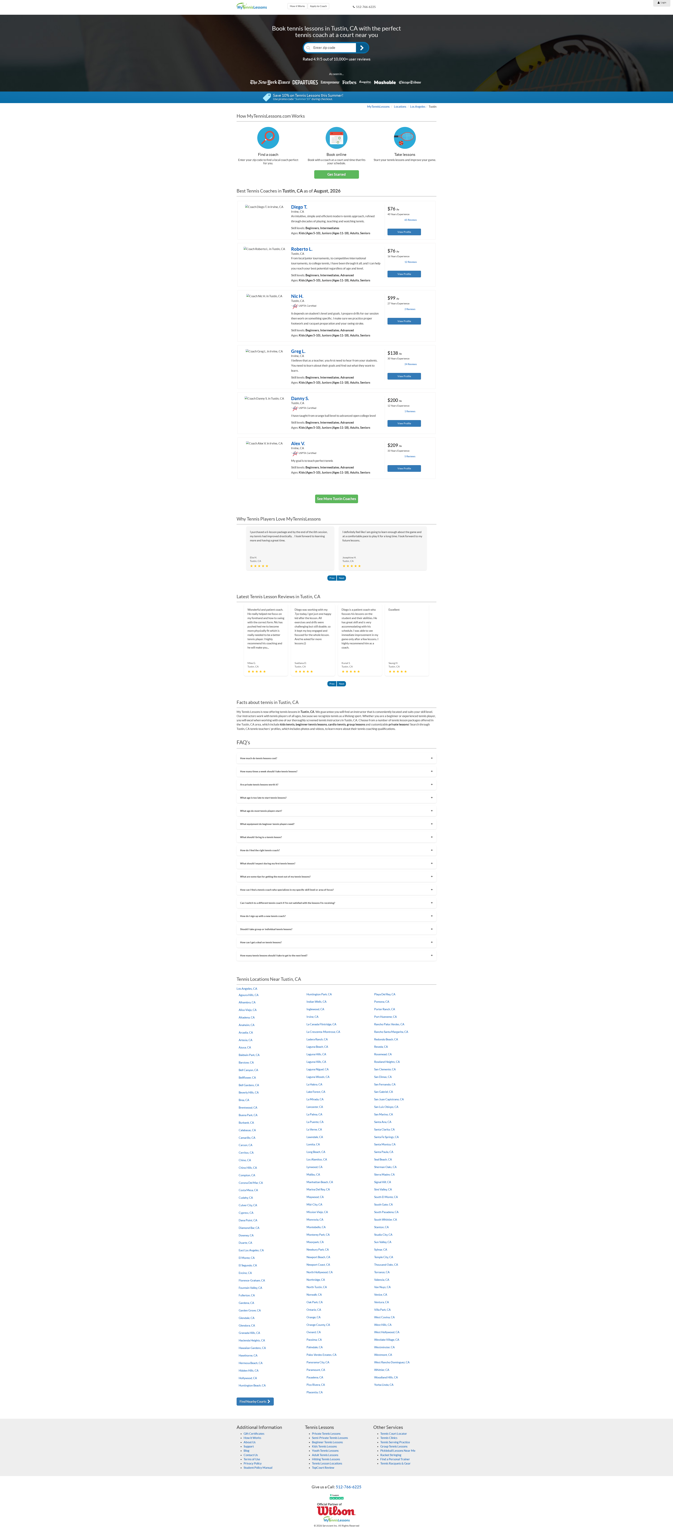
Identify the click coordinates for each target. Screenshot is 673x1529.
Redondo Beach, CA (386, 1039)
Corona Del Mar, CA (251, 1182)
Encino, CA (245, 1272)
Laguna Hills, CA (316, 1054)
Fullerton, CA (247, 1295)
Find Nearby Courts (253, 1401)
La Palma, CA (314, 1114)
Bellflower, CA (247, 1077)
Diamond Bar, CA (249, 1227)
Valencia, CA (381, 1279)
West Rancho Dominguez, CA (392, 1362)
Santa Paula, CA (383, 1151)
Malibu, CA (313, 1174)
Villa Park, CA (382, 1309)
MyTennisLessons (378, 106)
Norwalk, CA (314, 1294)
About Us (250, 1442)
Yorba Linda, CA (383, 1384)
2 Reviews (410, 309)
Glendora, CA (247, 1325)
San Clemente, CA (385, 1069)
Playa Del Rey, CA (384, 994)
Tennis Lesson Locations (327, 1463)
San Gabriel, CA (383, 1091)
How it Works (297, 6)
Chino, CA (245, 1160)
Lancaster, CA (315, 1106)
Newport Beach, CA (318, 1257)
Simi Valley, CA (383, 1189)
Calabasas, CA (247, 1130)
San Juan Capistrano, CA (389, 1099)
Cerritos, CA (246, 1152)
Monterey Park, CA (318, 1234)
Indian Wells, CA (317, 1001)
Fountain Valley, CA (250, 1287)
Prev (332, 578)
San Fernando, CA (385, 1084)
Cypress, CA (246, 1212)
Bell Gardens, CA (249, 1085)
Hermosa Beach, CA (251, 1363)
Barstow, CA (246, 1062)
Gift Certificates (254, 1433)
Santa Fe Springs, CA (386, 1137)
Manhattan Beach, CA (320, 1182)
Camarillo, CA (247, 1137)
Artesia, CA (245, 1040)
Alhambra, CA (247, 1002)
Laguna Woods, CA (318, 1076)
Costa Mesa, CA (248, 1190)
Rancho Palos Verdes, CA (389, 1024)
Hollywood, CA (248, 1378)
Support (249, 1446)
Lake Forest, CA (316, 1091)
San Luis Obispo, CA (386, 1106)
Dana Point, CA (248, 1220)
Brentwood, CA (248, 1107)
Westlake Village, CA (386, 1339)
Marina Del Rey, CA (318, 1189)
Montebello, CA (316, 1227)
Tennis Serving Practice (395, 1442)
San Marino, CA (383, 1114)
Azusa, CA (245, 1047)
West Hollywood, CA (386, 1332)
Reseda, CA (381, 1046)
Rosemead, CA (383, 1054)
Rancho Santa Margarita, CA (391, 1031)
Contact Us (251, 1455)
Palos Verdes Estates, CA (321, 1354)
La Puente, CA (315, 1121)
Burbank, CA (246, 1122)
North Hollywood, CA (320, 1272)
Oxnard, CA (314, 1332)
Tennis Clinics (388, 1437)
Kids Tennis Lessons (324, 1446)
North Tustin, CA (317, 1287)
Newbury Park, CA (318, 1249)
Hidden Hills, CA (249, 1370)
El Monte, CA (247, 1257)
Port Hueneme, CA (385, 1016)
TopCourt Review (323, 1467)
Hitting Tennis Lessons (326, 1459)
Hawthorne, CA (248, 1355)
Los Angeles (417, 106)
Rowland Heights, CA (387, 1061)
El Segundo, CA (248, 1265)
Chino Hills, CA (248, 1167)
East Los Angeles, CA (251, 1250)
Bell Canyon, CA (248, 1070)
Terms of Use (252, 1459)
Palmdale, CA (315, 1347)
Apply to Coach (318, 6)
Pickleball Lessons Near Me (397, 1450)
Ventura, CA (381, 1302)
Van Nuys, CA (382, 1287)
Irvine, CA (312, 1016)
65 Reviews (411, 219)
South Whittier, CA (385, 1219)
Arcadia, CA (246, 1032)
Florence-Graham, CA (252, 1280)
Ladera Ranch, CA (317, 1039)
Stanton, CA (381, 1227)
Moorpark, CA (315, 1242)
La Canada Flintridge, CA (321, 1024)
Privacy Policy (253, 1463)
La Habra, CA (314, 1084)
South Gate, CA (383, 1204)
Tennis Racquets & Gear (395, 1463)
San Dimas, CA (383, 1076)
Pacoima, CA (314, 1339)
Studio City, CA (383, 1234)
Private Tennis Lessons (326, 1433)
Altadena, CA (247, 1017)
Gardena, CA (246, 1302)
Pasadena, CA (315, 1377)
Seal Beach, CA (383, 1159)
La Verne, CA (314, 1129)
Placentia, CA (315, 1392)
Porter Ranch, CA (384, 1009)
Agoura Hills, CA (249, 995)
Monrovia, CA (315, 1219)
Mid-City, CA (314, 1204)
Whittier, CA (381, 1369)
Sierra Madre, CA (384, 1174)
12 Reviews (411, 262)
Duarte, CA (245, 1242)
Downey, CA (246, 1235)
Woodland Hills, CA (386, 1377)
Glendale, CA (246, 1317)
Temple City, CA (383, 1257)
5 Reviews (410, 456)
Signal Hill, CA (382, 1182)
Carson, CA (245, 1145)
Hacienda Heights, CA (252, 1340)
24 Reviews (411, 364)
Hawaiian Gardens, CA (252, 1347)
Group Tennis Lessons (393, 1446)
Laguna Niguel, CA (318, 1069)
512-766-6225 (348, 1487)
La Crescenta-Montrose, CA (323, 1031)
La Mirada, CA (315, 1099)
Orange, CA (314, 1317)
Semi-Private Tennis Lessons (330, 1437)
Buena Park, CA (248, 1115)
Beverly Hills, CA (249, 1092)
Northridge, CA (316, 1279)
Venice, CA (380, 1294)
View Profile (404, 232)
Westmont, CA (383, 1354)
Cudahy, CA (246, 1197)
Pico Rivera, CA (316, 1384)
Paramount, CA (316, 1369)
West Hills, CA (383, 1324)
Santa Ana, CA (382, 1121)
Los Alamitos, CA (317, 1159)
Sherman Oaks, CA (385, 1167)
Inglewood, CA (315, 1009)
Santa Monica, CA (385, 1144)
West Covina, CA (384, 1317)
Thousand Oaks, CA (386, 1264)
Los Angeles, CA (247, 988)
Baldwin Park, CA (249, 1055)
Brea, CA (244, 1100)
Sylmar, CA (380, 1249)
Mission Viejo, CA (317, 1212)
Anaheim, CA (246, 1025)
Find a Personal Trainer (395, 1459)
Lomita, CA (313, 1144)
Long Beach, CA (316, 1151)
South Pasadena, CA (386, 1212)
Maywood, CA (315, 1197)
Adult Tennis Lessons (325, 1455)
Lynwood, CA (314, 1167)
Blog (246, 1450)
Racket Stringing (390, 1455)
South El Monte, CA (386, 1197)
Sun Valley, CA (382, 1242)
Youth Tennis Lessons (325, 1450)
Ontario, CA (314, 1309)
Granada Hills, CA (249, 1332)
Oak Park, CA (315, 1302)
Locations (400, 106)
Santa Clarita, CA (384, 1129)
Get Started (336, 174)
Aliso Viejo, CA (248, 1009)
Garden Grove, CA (250, 1310)
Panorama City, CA (318, 1362)
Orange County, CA (318, 1324)
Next (341, 578)
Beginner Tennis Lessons (327, 1442)
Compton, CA (247, 1175)
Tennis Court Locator (393, 1433)
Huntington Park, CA (319, 994)
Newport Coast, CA (318, 1264)
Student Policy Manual (258, 1467)
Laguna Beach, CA (317, 1046)
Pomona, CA (381, 1001)
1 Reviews (410, 411)
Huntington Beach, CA (252, 1385)
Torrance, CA (382, 1272)
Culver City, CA (248, 1205)
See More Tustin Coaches (336, 499)
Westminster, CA (384, 1347)
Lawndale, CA (315, 1137)
